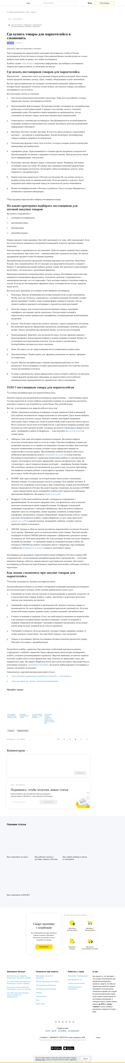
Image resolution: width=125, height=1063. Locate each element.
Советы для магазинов (76, 983)
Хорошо (85, 1058)
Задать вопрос (41, 996)
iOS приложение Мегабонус (46, 985)
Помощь (39, 993)
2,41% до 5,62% (74, 431)
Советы (10, 43)
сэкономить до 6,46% (54, 455)
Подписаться (48, 802)
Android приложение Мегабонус (47, 981)
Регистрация (104, 3)
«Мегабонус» (28, 63)
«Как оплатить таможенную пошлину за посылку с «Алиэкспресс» (41, 676)
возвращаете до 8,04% (32, 548)
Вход (90, 3)
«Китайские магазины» (38, 665)
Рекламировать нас (75, 979)
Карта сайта (40, 1004)
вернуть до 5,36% (53, 494)
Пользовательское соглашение (50, 1040)
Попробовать (43, 947)
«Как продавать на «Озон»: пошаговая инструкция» (35, 681)
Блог (37, 1000)
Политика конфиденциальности (74, 1040)
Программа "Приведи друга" (78, 976)
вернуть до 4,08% (19, 521)
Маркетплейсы (23, 731)
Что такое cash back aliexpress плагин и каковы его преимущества (18, 995)
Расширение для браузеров (46, 989)
